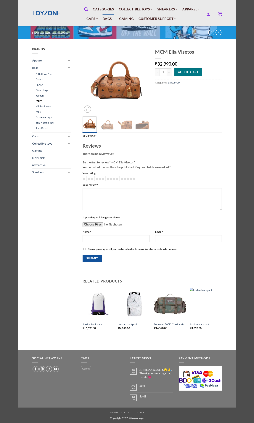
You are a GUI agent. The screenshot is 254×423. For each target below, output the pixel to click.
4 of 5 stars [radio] (111, 178)
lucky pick (38, 158)
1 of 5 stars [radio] (84, 178)
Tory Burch (42, 128)
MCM (61, 32)
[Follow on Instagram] (42, 369)
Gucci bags (42, 90)
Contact (138, 412)
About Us (116, 412)
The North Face (45, 122)
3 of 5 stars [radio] (99, 178)
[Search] (86, 9)
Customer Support (156, 19)
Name (87, 231)
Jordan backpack (92, 324)
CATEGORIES (103, 9)
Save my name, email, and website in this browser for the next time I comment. (133, 249)
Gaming (126, 19)
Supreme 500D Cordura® (169, 324)
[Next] (143, 80)
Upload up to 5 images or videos (101, 217)
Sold (142, 385)
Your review (90, 184)
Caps (90, 19)
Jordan (40, 95)
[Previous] (88, 80)
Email (159, 231)
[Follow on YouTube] (56, 369)
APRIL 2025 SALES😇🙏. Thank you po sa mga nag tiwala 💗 (155, 373)
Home (36, 32)
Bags (107, 19)
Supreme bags (44, 117)
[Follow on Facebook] (36, 369)
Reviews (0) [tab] (90, 136)
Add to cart (188, 72)
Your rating (89, 173)
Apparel (189, 9)
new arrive (39, 165)
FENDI (40, 84)
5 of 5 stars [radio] (127, 178)
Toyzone (46, 13)
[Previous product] (218, 32)
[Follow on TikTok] (49, 369)
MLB (38, 111)
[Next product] (211, 32)
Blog (127, 412)
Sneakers (166, 9)
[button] (208, 14)
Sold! (142, 396)
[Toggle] (69, 60)
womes (86, 368)
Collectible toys (134, 9)
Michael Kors (43, 106)
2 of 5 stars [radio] (90, 178)
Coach (39, 79)
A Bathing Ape (44, 73)
